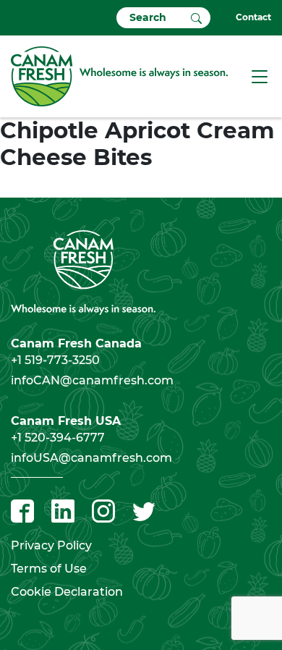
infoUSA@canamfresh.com (91, 458)
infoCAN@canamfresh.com (92, 380)
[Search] (196, 17)
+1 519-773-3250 (55, 360)
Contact (253, 17)
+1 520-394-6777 (58, 437)
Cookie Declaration (67, 592)
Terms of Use (49, 568)
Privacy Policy (51, 545)
